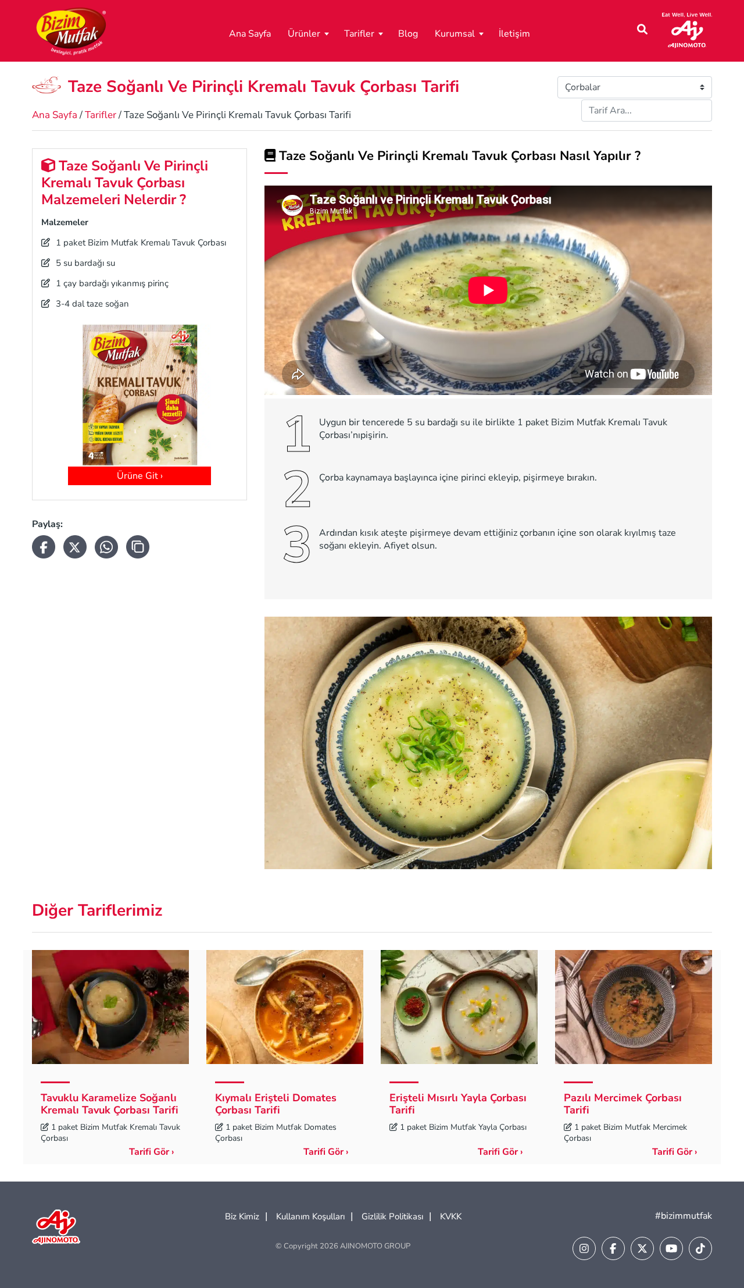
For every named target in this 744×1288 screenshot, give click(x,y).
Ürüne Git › (140, 475)
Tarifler (359, 33)
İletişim (514, 33)
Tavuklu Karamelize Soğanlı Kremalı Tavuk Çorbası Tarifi (109, 1104)
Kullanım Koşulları (310, 1216)
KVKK (451, 1216)
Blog (408, 33)
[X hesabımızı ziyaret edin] (642, 1248)
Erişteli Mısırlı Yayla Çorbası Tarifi (458, 1104)
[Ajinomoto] (687, 30)
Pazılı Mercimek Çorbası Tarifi (623, 1104)
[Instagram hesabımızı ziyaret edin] (584, 1248)
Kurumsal (455, 33)
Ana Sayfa (250, 33)
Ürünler (304, 33)
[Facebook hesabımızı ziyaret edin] (613, 1248)
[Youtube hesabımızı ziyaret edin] (671, 1248)
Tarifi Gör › (151, 1151)
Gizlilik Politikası (392, 1216)
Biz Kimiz (242, 1216)
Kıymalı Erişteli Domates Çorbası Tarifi (276, 1104)
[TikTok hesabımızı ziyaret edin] (700, 1248)
